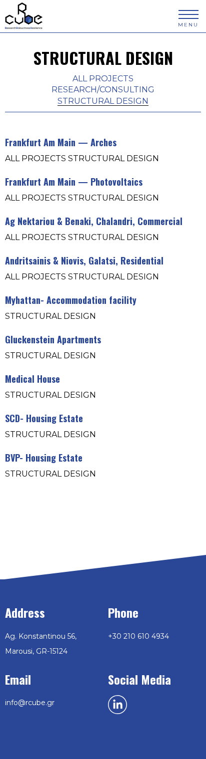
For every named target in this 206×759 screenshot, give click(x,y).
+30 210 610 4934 (138, 636)
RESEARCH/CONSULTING (103, 89)
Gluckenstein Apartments (53, 340)
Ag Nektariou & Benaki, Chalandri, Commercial (93, 222)
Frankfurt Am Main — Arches (60, 143)
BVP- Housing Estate (43, 458)
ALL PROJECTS (103, 78)
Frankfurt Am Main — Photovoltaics (73, 182)
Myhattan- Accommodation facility (70, 300)
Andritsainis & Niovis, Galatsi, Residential (84, 261)
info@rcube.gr (29, 702)
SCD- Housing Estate (44, 419)
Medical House (32, 379)
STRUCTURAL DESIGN (103, 101)
